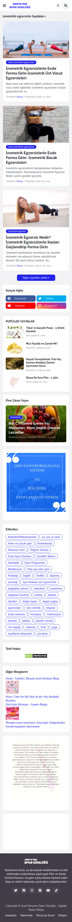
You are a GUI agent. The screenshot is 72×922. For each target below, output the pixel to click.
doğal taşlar (30, 601)
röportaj (30, 627)
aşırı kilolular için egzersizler (39, 582)
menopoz (36, 614)
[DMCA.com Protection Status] (36, 657)
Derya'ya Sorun (45, 915)
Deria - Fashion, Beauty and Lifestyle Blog (32, 678)
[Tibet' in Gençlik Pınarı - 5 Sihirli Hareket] (15, 332)
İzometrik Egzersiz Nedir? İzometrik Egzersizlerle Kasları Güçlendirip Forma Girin (32, 242)
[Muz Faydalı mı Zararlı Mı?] (15, 348)
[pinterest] (40, 890)
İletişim (62, 915)
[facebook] (24, 890)
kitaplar (50, 607)
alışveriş (54, 575)
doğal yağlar (50, 601)
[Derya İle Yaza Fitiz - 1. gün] (15, 382)
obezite (12, 620)
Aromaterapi (44, 543)
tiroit (43, 627)
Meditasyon (15, 569)
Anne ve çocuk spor (20, 543)
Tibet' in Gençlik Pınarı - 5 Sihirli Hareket (45, 329)
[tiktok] (56, 890)
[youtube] (48, 890)
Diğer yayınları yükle (35, 277)
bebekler (39, 588)
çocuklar (42, 633)
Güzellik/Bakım (46, 556)
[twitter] (16, 890)
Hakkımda (26, 915)
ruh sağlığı (14, 627)
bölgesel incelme (18, 595)
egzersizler (14, 607)
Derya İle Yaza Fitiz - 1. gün (42, 377)
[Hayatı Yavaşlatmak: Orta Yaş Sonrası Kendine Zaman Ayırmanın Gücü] (15, 364)
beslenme (56, 588)
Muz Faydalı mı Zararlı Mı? (42, 343)
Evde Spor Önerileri (19, 556)
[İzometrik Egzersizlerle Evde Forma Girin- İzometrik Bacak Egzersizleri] (36, 124)
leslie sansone (16, 614)
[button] (4, 6)
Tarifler (40, 575)
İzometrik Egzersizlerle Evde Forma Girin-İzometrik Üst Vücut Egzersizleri (34, 73)
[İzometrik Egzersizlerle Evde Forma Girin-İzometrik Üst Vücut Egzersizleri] (36, 39)
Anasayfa (10, 915)
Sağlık (27, 575)
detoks (52, 595)
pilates (26, 620)
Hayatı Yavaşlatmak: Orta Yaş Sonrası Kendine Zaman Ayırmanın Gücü (43, 362)
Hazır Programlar (35, 562)
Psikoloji (13, 575)
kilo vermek (33, 607)
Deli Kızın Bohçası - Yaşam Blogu (26, 704)
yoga (54, 627)
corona (38, 595)
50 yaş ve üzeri (51, 537)
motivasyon (54, 614)
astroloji (12, 582)
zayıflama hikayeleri (20, 633)
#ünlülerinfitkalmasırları (22, 537)
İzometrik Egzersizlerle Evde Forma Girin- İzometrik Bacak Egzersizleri (31, 158)
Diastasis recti (16, 549)
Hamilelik (13, 562)
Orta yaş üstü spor (38, 569)
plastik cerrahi (44, 620)
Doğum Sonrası (39, 549)
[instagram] (32, 890)
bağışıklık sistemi (18, 588)
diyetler (12, 601)
